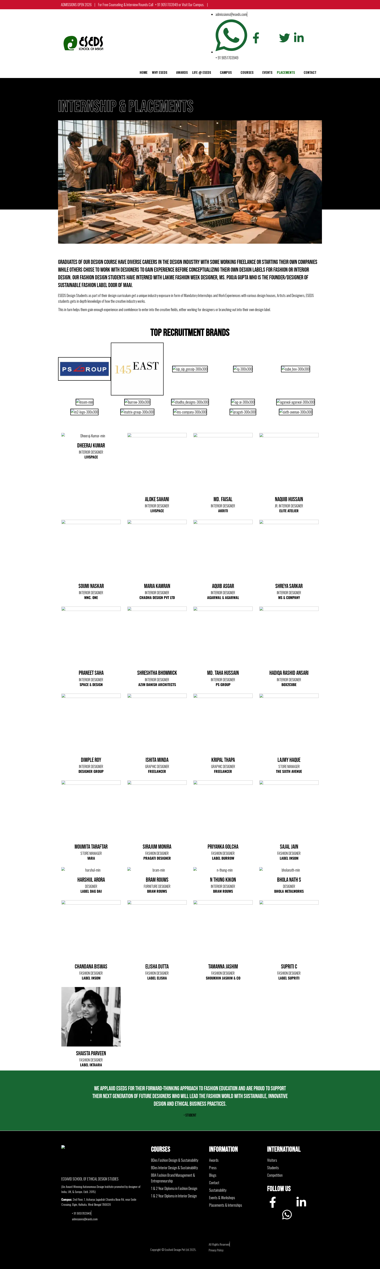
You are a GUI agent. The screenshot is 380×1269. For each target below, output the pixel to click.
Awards (182, 72)
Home (144, 72)
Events (267, 72)
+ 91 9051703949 (135, 4)
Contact (310, 72)
